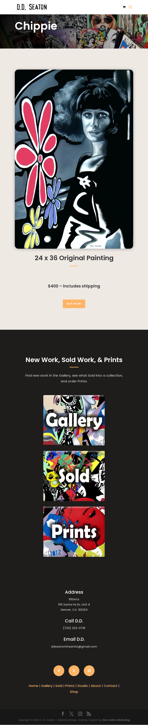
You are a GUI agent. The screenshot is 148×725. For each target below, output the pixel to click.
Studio (82, 685)
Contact (110, 685)
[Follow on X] (74, 670)
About (96, 685)
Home (33, 685)
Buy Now (74, 303)
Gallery (47, 685)
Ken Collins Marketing (116, 720)
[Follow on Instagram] (89, 670)
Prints (70, 685)
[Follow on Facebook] (58, 670)
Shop (74, 691)
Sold (58, 685)
